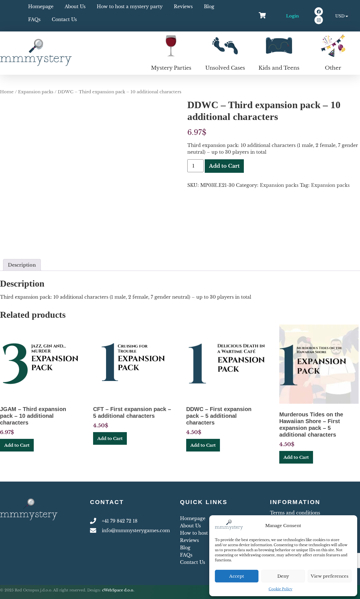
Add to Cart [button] (17, 445)
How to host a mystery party (130, 6)
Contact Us (64, 19)
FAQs (34, 19)
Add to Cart (224, 166)
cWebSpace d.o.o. (118, 590)
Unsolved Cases (225, 68)
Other (333, 68)
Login (292, 16)
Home (7, 91)
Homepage (40, 6)
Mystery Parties (171, 68)
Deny (283, 576)
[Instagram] (318, 20)
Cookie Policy (280, 589)
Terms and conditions (295, 513)
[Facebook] (318, 11)
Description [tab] (22, 265)
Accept (236, 576)
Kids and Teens (279, 68)
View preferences (329, 576)
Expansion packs (35, 91)
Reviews (183, 6)
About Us (75, 6)
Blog (209, 6)
